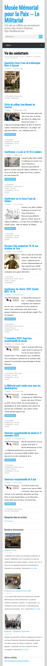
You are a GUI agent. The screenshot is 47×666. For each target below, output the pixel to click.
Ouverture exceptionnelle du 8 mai (20, 479)
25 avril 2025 (18, 204)
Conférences (8, 141)
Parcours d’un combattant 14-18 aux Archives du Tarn (21, 247)
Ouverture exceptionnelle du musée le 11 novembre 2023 (22, 434)
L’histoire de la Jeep (10, 550)
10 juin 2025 (18, 155)
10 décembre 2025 (20, 110)
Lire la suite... (33, 568)
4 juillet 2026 (18, 69)
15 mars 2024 (18, 391)
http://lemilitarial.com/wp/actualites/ (16, 661)
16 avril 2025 (18, 252)
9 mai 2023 (18, 482)
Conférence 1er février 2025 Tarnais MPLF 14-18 (21, 290)
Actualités (10, 96)
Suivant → (10, 521)
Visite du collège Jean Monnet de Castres (19, 106)
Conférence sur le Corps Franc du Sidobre (19, 200)
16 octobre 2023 (19, 439)
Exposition (18, 96)
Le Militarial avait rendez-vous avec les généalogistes (22, 387)
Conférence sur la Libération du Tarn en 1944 (17, 591)
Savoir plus (10, 134)
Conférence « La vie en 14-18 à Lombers (23, 152)
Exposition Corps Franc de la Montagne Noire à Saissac (22, 64)
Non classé (18, 509)
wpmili (8, 69)
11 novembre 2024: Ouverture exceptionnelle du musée (18, 339)
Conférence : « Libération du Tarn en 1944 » (17, 631)
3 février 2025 (18, 295)
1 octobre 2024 (19, 344)
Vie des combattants (11, 98)
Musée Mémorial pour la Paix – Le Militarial (21, 13)
